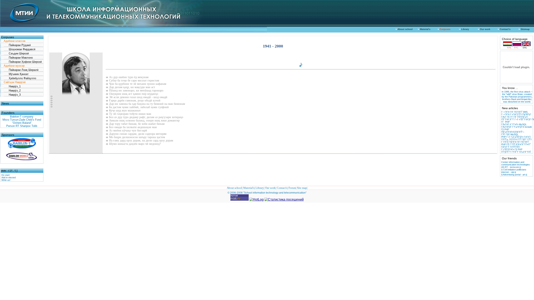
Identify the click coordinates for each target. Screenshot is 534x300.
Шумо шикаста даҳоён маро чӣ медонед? (134, 143)
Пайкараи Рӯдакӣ (17, 45)
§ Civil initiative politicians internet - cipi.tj (513, 170)
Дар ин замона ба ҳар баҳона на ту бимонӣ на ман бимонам (146, 103)
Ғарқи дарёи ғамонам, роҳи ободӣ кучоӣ (134, 100)
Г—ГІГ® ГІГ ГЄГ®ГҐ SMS (514, 112)
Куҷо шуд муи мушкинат (124, 110)
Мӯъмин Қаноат (16, 74)
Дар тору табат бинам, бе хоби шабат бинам (136, 123)
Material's (424, 29)
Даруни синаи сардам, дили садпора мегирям (137, 133)
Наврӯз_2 (12, 90)
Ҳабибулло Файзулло (20, 78)
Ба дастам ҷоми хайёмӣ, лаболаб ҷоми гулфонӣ (138, 107)
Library (465, 29)
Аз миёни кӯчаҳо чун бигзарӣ (127, 130)
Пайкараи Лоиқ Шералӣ (21, 69)
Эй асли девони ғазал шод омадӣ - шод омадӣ (137, 97)
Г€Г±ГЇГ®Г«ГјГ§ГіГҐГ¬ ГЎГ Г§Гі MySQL (512, 133)
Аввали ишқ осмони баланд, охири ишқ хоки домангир (144, 120)
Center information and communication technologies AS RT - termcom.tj (515, 164)
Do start (5, 175)
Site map (302, 187)
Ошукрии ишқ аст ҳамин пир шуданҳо (133, 93)
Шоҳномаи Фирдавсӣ (19, 49)
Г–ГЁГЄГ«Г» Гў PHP (511, 149)
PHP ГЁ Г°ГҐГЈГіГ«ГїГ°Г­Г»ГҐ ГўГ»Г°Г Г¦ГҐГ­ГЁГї (515, 145)
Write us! (5, 180)
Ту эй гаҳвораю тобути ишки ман (129, 113)
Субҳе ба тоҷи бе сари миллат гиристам (133, 80)
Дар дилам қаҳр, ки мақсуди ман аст (131, 87)
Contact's (504, 29)
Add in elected (8, 177)
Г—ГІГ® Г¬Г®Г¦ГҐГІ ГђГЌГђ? (516, 114)
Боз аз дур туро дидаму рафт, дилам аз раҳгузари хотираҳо (145, 117)
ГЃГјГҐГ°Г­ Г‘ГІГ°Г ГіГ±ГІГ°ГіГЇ (516, 152)
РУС (517, 47)
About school (405, 29)
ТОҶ (510, 47)
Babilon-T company (21, 116)
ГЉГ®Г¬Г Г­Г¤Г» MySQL (514, 124)
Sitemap (525, 29)
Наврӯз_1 (12, 86)
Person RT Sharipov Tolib (21, 126)
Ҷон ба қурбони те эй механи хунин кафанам (137, 83)
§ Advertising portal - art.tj (514, 174)
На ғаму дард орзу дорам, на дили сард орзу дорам (140, 140)
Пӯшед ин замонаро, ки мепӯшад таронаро (135, 90)
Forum (292, 187)
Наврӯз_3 (12, 94)
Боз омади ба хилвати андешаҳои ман (132, 127)
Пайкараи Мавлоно (18, 57)
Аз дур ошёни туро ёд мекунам (128, 77)
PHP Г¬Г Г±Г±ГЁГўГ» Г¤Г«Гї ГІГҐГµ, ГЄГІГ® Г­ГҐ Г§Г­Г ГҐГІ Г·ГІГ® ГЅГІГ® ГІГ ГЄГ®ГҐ (516, 139)
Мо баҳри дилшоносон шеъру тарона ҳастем (136, 137)
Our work (484, 29)
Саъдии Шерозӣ (16, 53)
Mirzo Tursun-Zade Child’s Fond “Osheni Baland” (22, 121)
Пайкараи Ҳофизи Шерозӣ (23, 61)
